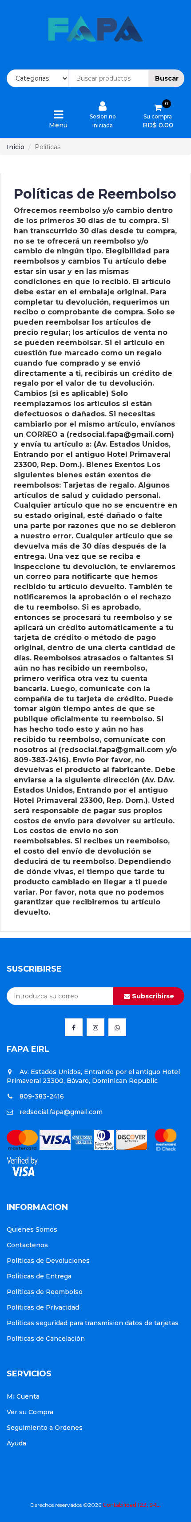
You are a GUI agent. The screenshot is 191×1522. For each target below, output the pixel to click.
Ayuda (16, 1443)
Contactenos (27, 1245)
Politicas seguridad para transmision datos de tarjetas (93, 1323)
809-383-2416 (42, 1096)
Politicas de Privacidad (43, 1307)
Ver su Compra (30, 1412)
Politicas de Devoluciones (48, 1261)
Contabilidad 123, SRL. (132, 1505)
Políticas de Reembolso (45, 1292)
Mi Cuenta (23, 1396)
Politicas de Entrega (39, 1276)
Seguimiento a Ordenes (45, 1428)
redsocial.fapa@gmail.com (61, 1112)
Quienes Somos (32, 1229)
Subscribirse (152, 996)
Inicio (15, 147)
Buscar (167, 78)
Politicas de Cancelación (46, 1339)
